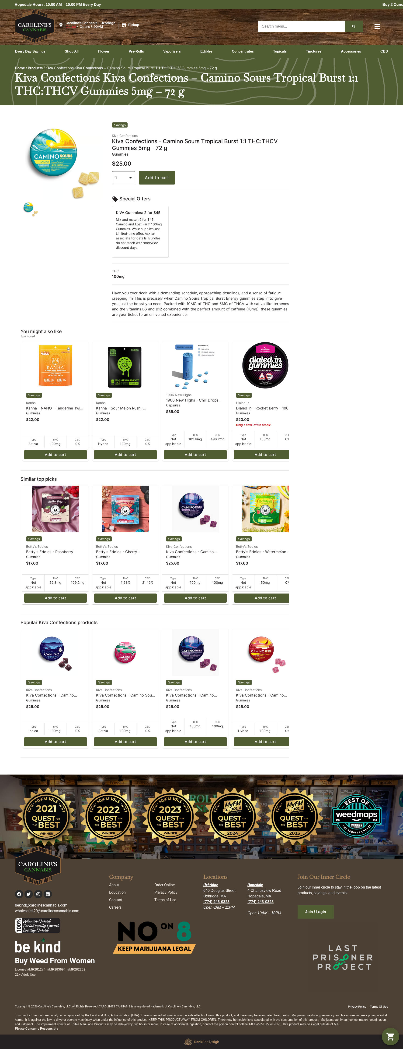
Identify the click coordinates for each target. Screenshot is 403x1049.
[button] (99, 25)
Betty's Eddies (37, 546)
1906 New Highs (178, 395)
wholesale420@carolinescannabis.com (47, 911)
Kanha (31, 403)
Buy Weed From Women (55, 960)
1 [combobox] (116, 177)
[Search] (354, 26)
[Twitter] (28, 894)
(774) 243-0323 (216, 902)
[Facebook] (19, 894)
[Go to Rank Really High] (201, 1041)
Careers (115, 907)
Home (20, 68)
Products (35, 68)
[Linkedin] (48, 894)
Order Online (164, 885)
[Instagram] (38, 894)
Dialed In (242, 403)
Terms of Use (165, 900)
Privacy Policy (165, 892)
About (114, 885)
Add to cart (157, 177)
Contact (115, 900)
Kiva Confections (179, 546)
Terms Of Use (379, 1006)
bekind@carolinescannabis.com (41, 905)
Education (117, 892)
